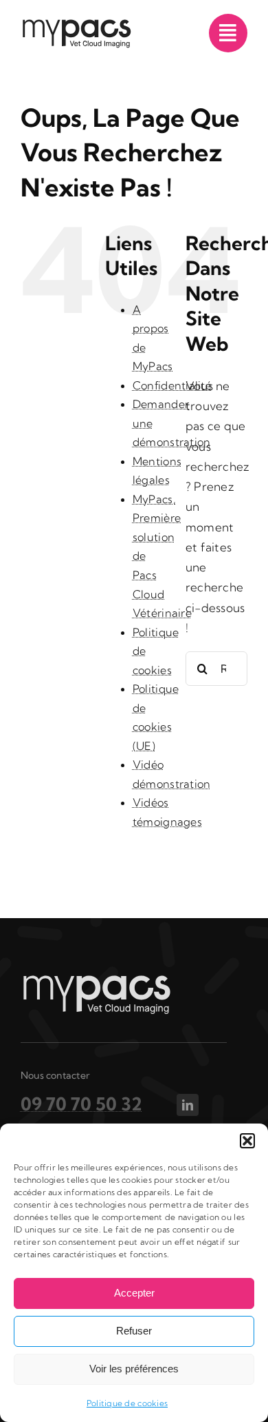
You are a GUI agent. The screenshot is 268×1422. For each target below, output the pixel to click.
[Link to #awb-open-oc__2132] (228, 33)
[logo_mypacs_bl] (96, 979)
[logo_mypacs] (76, 24)
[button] (247, 1141)
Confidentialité (172, 385)
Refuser (134, 1331)
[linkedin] (188, 1105)
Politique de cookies (127, 1403)
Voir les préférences (134, 1368)
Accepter (134, 1293)
